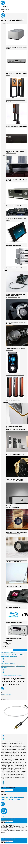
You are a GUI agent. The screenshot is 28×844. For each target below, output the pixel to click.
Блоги (7, 645)
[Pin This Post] (15, 660)
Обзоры (5, 155)
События (8, 643)
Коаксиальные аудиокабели (8, 652)
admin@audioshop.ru (6, 694)
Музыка (5, 642)
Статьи (5, 536)
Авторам (5, 6)
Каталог (5, 23)
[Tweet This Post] (15, 658)
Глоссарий (6, 646)
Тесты (5, 270)
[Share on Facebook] (15, 735)
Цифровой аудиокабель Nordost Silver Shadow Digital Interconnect (12, 655)
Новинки (5, 402)
